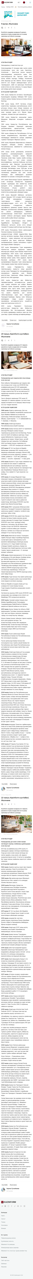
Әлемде (3, 1228)
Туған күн (13, 320)
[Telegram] (8, 28)
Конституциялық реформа (25, 7)
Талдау (3, 1222)
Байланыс (4, 1263)
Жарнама (3, 1267)
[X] (15, 28)
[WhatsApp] (5, 28)
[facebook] (11, 1206)
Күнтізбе (4, 320)
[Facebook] (11, 28)
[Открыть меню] (30, 2)
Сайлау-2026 (9, 7)
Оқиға (3, 1215)
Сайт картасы (5, 1260)
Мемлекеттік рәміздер (8, 1244)
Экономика (4, 1225)
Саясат (3, 1219)
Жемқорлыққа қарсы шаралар (10, 1247)
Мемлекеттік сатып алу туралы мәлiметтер (14, 1250)
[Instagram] (2, 28)
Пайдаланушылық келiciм (8, 1238)
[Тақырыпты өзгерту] (25, 2)
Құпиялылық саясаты (7, 1241)
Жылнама (13, 784)
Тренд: (3, 7)
